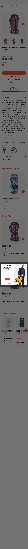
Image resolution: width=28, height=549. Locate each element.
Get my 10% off (7, 279)
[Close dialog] (26, 264)
